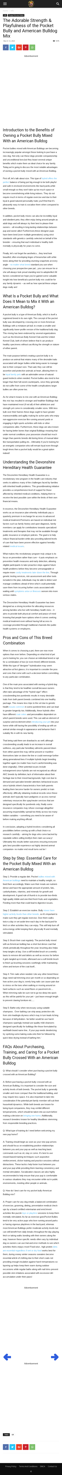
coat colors (21, 714)
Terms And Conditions (28, 1466)
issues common (16, 707)
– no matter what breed (19, 264)
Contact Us (52, 1466)
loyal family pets (13, 374)
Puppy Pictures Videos (16, 15)
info (12, 11)
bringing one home (32, 1115)
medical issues (17, 546)
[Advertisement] (31, 89)
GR (13, 1434)
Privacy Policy (10, 1466)
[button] (58, 4)
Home (5, 11)
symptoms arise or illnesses (27, 591)
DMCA (42, 1466)
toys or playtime (29, 1213)
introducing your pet (41, 722)
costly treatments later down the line (32, 572)
